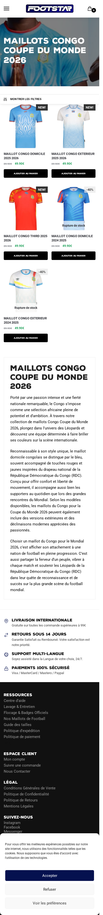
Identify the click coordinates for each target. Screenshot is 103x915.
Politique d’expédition (22, 730)
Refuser (49, 889)
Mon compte (14, 759)
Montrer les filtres (26, 99)
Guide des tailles (18, 724)
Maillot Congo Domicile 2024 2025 (72, 238)
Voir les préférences (49, 903)
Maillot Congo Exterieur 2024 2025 (25, 320)
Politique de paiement (22, 737)
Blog (7, 743)
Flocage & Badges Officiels (26, 712)
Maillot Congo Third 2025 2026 (25, 238)
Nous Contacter (17, 771)
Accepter (49, 875)
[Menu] (11, 9)
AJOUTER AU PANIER (26, 173)
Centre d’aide (15, 700)
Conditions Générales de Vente (30, 788)
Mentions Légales (19, 806)
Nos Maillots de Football (24, 718)
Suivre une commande (22, 765)
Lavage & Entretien (19, 706)
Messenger (13, 831)
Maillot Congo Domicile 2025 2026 (24, 156)
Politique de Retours (21, 800)
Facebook (12, 827)
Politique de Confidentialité (26, 794)
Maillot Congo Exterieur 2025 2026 (73, 156)
